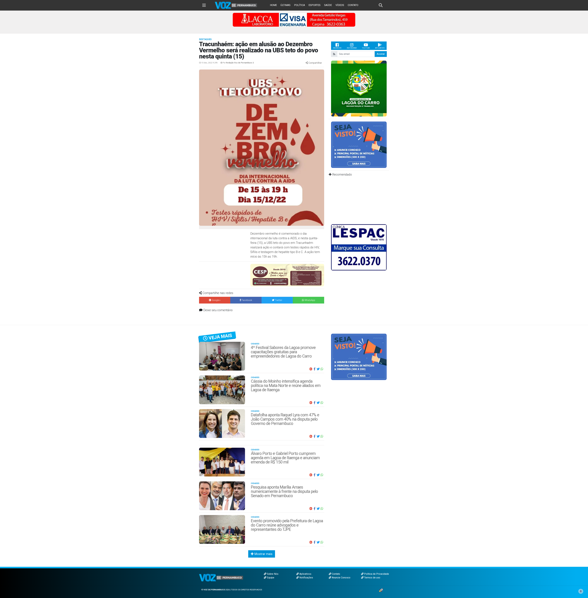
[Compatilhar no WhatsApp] (321, 369)
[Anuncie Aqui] (359, 144)
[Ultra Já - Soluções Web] (381, 590)
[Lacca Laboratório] (294, 19)
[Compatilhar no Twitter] (318, 369)
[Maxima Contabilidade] (287, 273)
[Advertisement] (224, 253)
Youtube (366, 48)
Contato (335, 573)
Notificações (306, 577)
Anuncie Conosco (340, 577)
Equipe (270, 577)
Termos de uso (372, 577)
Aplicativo (380, 48)
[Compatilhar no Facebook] (314, 369)
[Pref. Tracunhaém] (359, 88)
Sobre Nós (272, 573)
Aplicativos (305, 573)
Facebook (337, 48)
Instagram (352, 48)
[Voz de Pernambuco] (236, 5)
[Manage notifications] (580, 591)
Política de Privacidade (376, 573)
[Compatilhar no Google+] (310, 369)
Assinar (381, 53)
